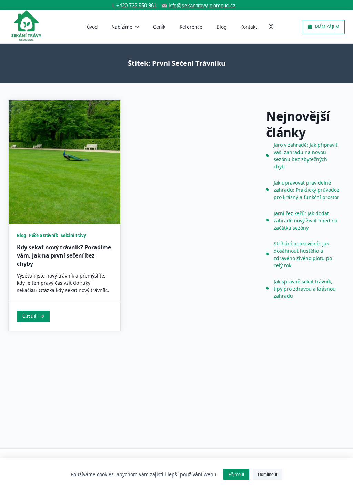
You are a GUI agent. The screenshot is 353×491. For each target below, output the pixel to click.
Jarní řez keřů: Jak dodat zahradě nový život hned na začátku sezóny (305, 220)
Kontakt (248, 26)
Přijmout (236, 474)
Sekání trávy (73, 235)
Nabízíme (121, 26)
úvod (92, 26)
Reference (191, 26)
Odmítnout (267, 474)
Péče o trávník (43, 235)
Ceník (159, 26)
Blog (221, 26)
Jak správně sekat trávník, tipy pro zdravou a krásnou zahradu (305, 288)
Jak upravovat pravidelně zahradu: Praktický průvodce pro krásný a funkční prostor (306, 189)
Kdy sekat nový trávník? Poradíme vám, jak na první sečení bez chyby (64, 255)
